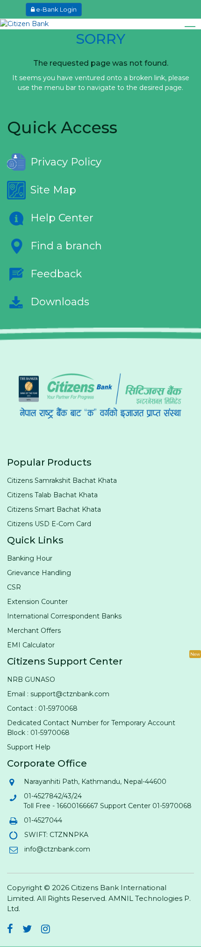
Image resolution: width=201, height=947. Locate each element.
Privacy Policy (65, 162)
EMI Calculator (31, 645)
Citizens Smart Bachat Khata (54, 509)
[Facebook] (10, 930)
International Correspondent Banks (64, 616)
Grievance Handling (39, 573)
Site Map (53, 190)
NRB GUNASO (31, 679)
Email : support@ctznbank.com (58, 694)
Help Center (61, 218)
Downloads (59, 301)
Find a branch (66, 246)
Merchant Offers (34, 630)
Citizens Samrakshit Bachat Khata (62, 480)
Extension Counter (37, 601)
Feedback (56, 274)
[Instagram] (45, 930)
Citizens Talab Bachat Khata (52, 495)
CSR (14, 587)
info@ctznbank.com (56, 849)
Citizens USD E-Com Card (49, 524)
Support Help (28, 747)
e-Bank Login (56, 9)
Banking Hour (29, 558)
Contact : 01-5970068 (42, 708)
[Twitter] (27, 930)
